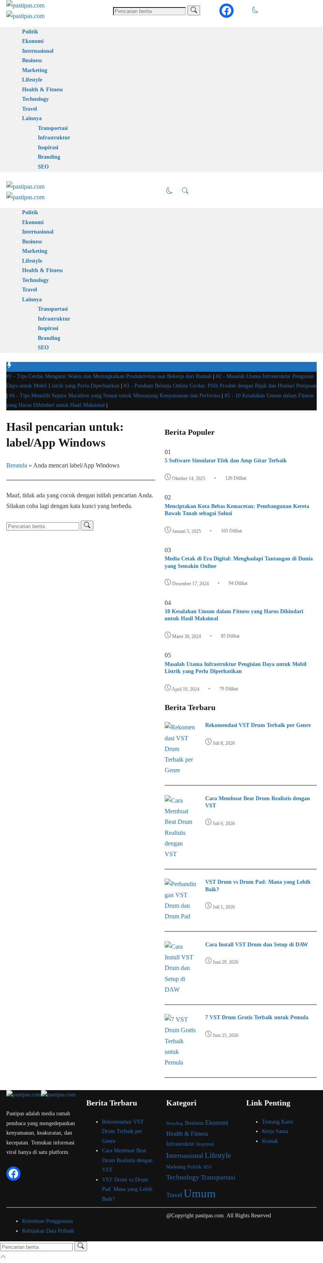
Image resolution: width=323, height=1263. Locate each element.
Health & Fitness (42, 90)
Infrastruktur (54, 138)
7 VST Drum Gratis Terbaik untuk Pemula (256, 1017)
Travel (29, 109)
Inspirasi (48, 147)
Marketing (34, 70)
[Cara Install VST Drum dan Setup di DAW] (180, 989)
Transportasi (53, 128)
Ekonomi (33, 41)
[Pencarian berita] (193, 10)
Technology (35, 99)
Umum (200, 1193)
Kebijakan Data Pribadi (48, 1231)
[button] (255, 10)
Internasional (38, 51)
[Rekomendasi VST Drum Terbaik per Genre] (180, 770)
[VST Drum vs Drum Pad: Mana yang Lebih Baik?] (180, 916)
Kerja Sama (275, 1131)
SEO (43, 167)
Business (32, 60)
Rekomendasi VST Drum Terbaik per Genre (258, 725)
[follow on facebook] (226, 11)
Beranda (16, 465)
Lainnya (32, 118)
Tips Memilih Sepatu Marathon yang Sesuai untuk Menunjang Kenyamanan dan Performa (115, 396)
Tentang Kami (277, 1122)
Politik (30, 32)
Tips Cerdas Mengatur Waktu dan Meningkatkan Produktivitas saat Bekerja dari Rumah (109, 376)
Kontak (270, 1141)
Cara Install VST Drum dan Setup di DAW (256, 945)
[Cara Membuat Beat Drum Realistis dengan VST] (180, 854)
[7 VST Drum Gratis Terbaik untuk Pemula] (180, 1062)
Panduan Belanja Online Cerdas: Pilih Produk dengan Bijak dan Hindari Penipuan (220, 386)
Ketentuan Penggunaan (47, 1221)
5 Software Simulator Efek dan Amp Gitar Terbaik (226, 461)
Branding (49, 157)
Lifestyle (32, 80)
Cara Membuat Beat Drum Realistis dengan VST (127, 1160)
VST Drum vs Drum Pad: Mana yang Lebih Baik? (127, 1189)
